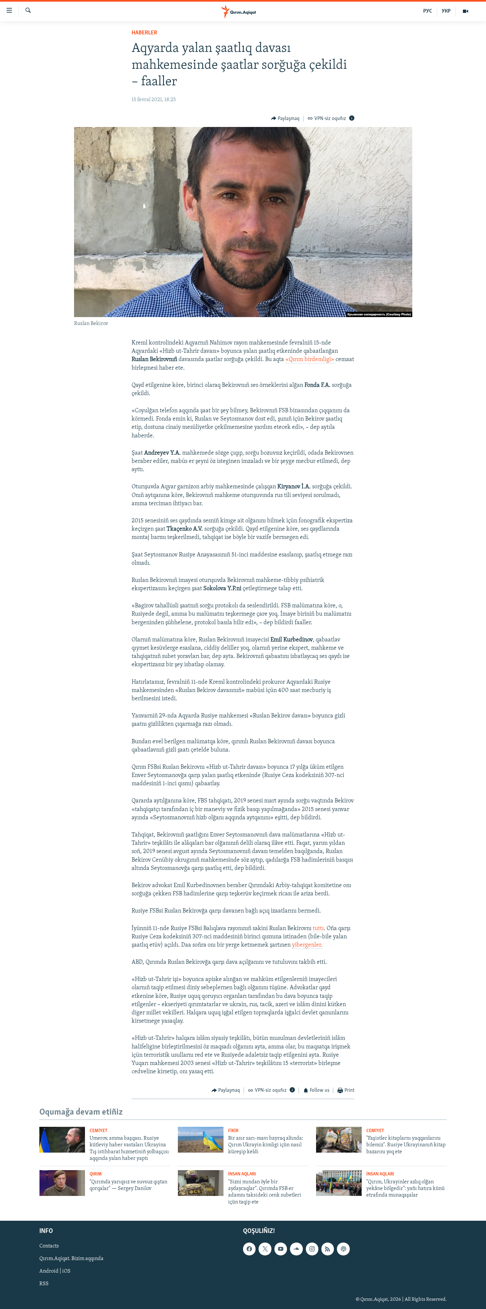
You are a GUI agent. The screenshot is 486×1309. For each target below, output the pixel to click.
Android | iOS (54, 1271)
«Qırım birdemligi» (310, 360)
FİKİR (233, 1130)
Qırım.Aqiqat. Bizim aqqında (71, 1259)
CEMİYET (98, 1130)
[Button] (285, 118)
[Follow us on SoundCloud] (296, 1249)
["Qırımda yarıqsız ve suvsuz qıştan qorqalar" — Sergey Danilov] (62, 1183)
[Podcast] (343, 1249)
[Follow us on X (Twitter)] (265, 1249)
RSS (44, 1284)
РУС (427, 11)
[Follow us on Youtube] (280, 1249)
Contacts (49, 1246)
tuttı (317, 929)
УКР (446, 11)
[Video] (465, 11)
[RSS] (327, 1249)
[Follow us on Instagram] (312, 1249)
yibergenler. (307, 945)
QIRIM (96, 1174)
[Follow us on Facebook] (249, 1249)
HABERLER (144, 33)
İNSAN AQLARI (242, 1174)
